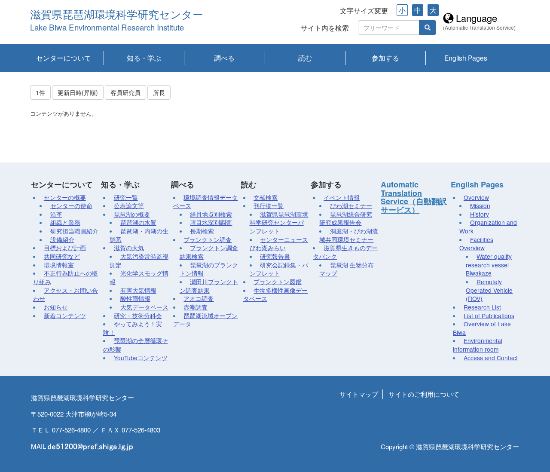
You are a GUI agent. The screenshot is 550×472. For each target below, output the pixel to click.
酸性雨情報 (135, 298)
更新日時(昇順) (78, 92)
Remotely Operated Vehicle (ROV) (489, 290)
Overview (476, 197)
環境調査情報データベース (205, 201)
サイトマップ (358, 393)
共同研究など (62, 256)
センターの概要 (65, 197)
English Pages (465, 57)
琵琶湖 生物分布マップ (346, 269)
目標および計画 (65, 247)
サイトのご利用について (423, 393)
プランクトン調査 (207, 239)
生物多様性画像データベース (275, 294)
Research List (482, 307)
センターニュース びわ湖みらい (279, 243)
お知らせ (56, 307)
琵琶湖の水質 (138, 222)
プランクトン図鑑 (278, 281)
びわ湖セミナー (351, 205)
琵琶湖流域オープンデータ (205, 319)
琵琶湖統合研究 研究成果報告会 (345, 218)
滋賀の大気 (129, 247)
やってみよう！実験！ (132, 328)
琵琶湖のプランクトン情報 (209, 269)
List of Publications (489, 315)
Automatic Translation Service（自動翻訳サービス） (414, 197)
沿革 (56, 214)
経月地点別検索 (211, 214)
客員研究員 (125, 92)
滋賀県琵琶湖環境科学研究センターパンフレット (279, 222)
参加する (385, 57)
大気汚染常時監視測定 (139, 260)
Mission (480, 205)
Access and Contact (491, 357)
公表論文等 (129, 205)
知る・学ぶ (144, 57)
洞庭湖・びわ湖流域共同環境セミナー (348, 235)
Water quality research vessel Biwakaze (489, 264)
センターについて (63, 57)
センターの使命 (71, 205)
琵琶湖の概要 (132, 214)
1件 (40, 92)
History (479, 214)
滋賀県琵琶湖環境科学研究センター (116, 15)
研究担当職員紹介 (74, 231)
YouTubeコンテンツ (141, 357)
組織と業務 (65, 222)
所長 (159, 92)
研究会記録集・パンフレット (279, 269)
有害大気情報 (138, 290)
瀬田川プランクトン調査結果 (209, 285)
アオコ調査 (198, 298)
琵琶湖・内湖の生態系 (139, 235)
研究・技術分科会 (138, 315)
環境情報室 (59, 265)
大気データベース (144, 307)
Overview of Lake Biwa (482, 328)
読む (305, 57)
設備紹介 (62, 239)
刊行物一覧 (269, 205)
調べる (224, 57)
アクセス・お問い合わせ (65, 294)
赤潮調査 (195, 307)
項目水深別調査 (211, 222)
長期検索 (202, 231)
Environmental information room (477, 344)
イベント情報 (342, 197)
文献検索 (266, 197)
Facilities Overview (476, 243)
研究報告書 (275, 256)
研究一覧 (126, 197)
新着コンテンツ (65, 315)
